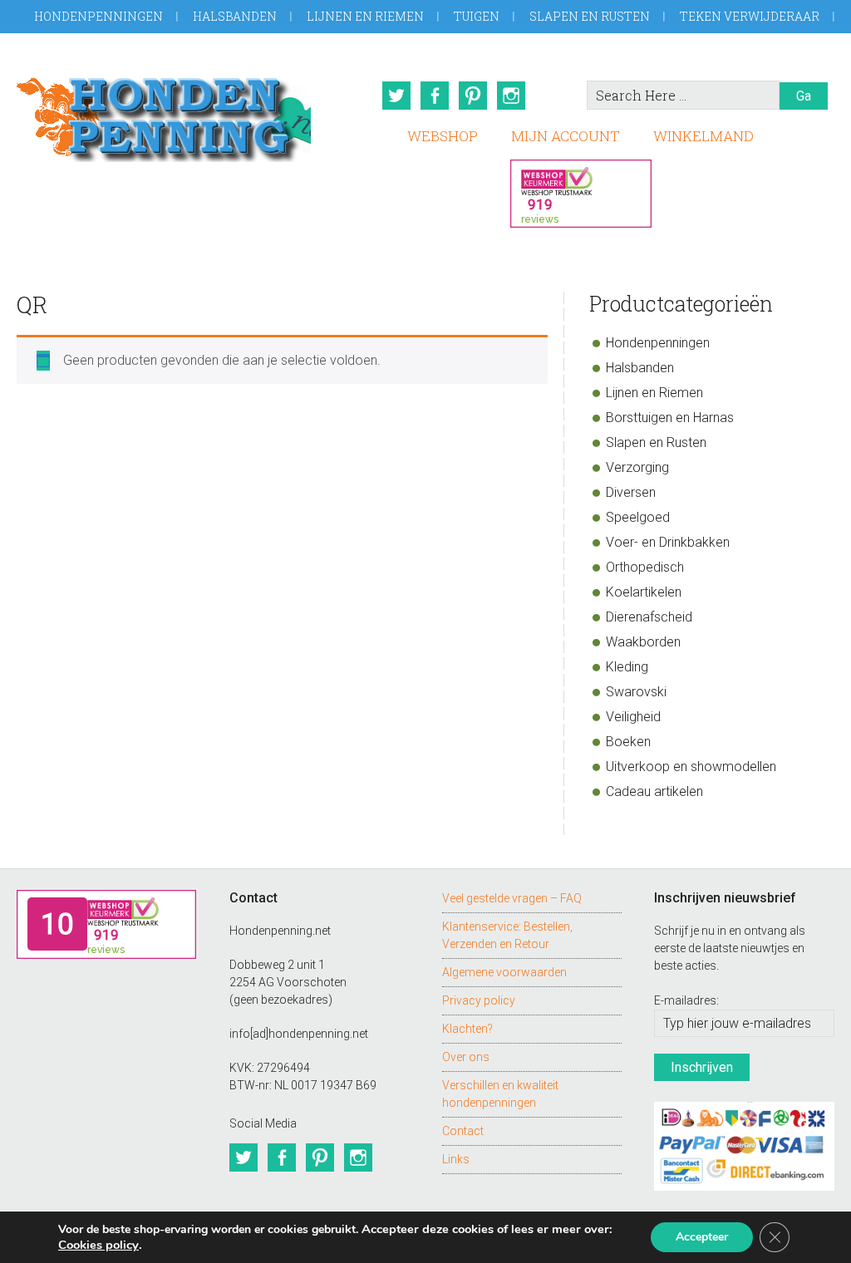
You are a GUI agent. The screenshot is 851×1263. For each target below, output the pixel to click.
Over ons (465, 1057)
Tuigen (476, 16)
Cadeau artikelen (654, 791)
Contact (463, 1131)
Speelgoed (638, 517)
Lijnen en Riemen (365, 16)
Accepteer (702, 1237)
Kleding (627, 667)
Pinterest (473, 95)
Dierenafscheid (649, 617)
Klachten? (467, 1028)
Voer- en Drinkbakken (668, 542)
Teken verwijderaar (749, 16)
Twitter (396, 95)
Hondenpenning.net (164, 114)
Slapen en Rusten (589, 16)
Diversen (631, 492)
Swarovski (636, 692)
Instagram (511, 95)
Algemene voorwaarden (504, 972)
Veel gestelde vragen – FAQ (512, 898)
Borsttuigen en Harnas (670, 417)
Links (456, 1159)
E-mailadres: (686, 1000)
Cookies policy (98, 1244)
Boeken (628, 741)
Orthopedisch (645, 567)
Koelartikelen (643, 592)
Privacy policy (478, 1000)
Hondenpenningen (98, 16)
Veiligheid (633, 717)
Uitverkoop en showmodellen (691, 766)
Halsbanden (235, 16)
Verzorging (637, 467)
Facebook (435, 95)
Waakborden (643, 642)
